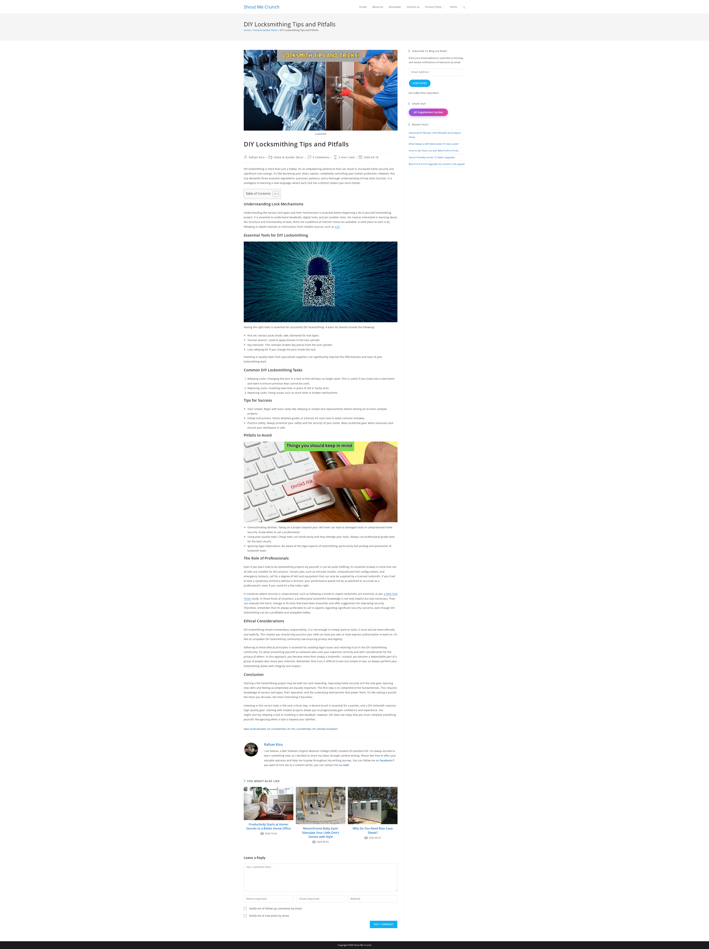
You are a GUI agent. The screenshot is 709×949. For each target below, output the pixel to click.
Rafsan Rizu (257, 157)
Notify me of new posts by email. (269, 915)
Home (247, 30)
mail (345, 765)
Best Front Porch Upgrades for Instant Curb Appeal (437, 164)
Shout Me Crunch (262, 7)
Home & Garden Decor (265, 30)
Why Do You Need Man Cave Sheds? (373, 830)
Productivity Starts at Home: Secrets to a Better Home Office (268, 826)
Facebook (386, 760)
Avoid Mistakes (258, 729)
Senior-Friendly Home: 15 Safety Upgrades (432, 157)
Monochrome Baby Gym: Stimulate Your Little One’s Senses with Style (320, 832)
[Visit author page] (251, 749)
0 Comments (321, 157)
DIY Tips (291, 729)
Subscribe (420, 83)
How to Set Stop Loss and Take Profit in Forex (434, 150)
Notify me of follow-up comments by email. (275, 908)
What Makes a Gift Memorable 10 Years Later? (434, 144)
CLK (337, 226)
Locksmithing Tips (306, 729)
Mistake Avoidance (327, 729)
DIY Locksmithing (276, 729)
